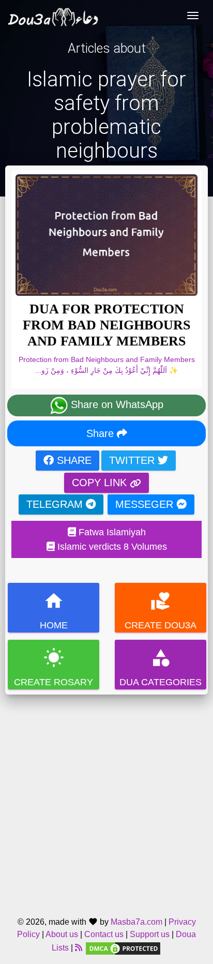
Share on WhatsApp (115, 404)
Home (54, 610)
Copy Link (101, 482)
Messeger (145, 504)
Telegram (56, 504)
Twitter (133, 460)
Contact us (104, 934)
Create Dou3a (160, 610)
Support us (150, 934)
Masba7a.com (136, 921)
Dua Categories (160, 667)
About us (61, 934)
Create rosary (53, 667)
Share (101, 433)
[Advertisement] (106, 801)
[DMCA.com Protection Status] (123, 947)
